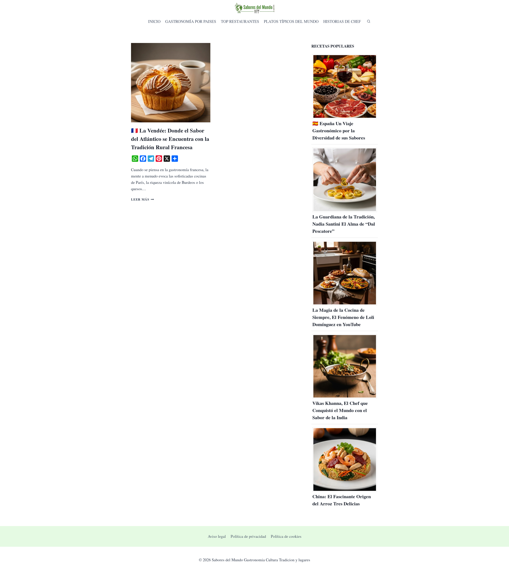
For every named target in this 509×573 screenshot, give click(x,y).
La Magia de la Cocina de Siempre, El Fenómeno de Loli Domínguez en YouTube (343, 317)
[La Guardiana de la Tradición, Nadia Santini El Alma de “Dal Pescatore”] (344, 179)
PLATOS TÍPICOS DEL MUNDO (291, 21)
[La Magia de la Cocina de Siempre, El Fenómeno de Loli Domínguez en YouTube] (344, 273)
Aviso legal (217, 536)
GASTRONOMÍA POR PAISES (190, 21)
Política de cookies (286, 536)
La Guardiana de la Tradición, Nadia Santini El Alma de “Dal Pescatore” (343, 223)
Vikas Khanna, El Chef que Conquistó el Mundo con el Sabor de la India (340, 410)
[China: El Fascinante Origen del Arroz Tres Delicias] (344, 459)
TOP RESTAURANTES (240, 21)
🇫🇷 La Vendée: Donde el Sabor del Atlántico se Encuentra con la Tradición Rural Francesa (170, 138)
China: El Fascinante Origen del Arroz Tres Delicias (341, 500)
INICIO (154, 21)
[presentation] (170, 82)
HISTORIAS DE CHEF (342, 21)
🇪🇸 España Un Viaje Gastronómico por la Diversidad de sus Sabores (338, 130)
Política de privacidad (248, 536)
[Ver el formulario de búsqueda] (366, 21)
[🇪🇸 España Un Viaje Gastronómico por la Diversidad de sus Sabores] (344, 86)
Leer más (142, 199)
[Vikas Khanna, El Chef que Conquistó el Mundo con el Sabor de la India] (344, 366)
